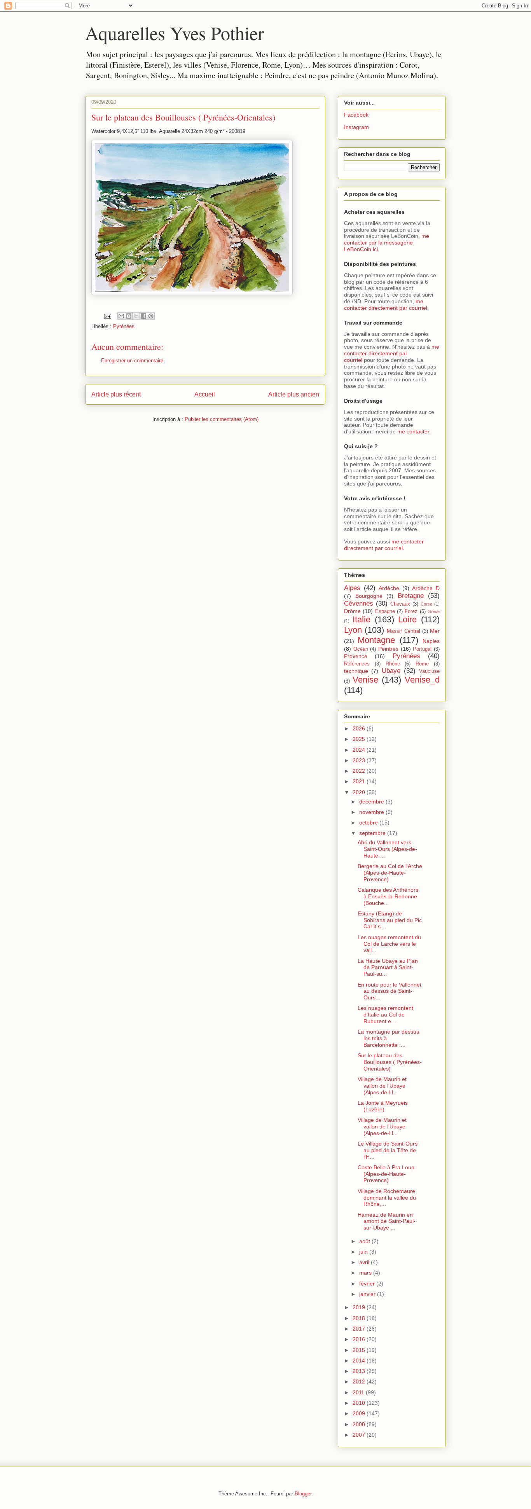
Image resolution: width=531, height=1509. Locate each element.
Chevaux (400, 604)
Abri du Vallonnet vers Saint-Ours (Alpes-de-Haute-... (387, 849)
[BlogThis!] (129, 316)
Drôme (352, 611)
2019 (360, 1307)
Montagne (376, 640)
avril (365, 1262)
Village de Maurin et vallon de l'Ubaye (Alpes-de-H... (382, 1085)
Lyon (353, 630)
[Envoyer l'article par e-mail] (107, 316)
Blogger (303, 1494)
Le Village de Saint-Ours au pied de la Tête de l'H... (387, 1150)
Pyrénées (123, 326)
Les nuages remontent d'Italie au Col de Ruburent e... (385, 1014)
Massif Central (403, 631)
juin (364, 1252)
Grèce (434, 611)
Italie (361, 619)
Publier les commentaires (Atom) (222, 419)
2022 (360, 771)
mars (366, 1273)
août (365, 1241)
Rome (422, 664)
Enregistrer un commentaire (132, 360)
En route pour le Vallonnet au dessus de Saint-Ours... (389, 991)
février (367, 1283)
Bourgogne (369, 596)
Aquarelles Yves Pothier (174, 32)
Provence (355, 656)
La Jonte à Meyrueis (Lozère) (383, 1106)
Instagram (356, 127)
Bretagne (411, 595)
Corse (426, 604)
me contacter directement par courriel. (384, 544)
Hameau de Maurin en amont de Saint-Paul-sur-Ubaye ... (387, 1221)
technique (356, 671)
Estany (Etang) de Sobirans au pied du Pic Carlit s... (390, 920)
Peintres (388, 649)
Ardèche (389, 588)
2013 (360, 1371)
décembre (372, 801)
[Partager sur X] (136, 316)
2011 (359, 1392)
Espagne (385, 611)
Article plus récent (116, 394)
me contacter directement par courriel (385, 304)
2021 (360, 781)
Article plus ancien (293, 394)
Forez (411, 611)
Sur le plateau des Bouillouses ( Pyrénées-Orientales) (390, 1062)
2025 (360, 739)
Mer (435, 631)
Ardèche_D (426, 588)
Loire (407, 619)
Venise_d (422, 680)
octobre (369, 822)
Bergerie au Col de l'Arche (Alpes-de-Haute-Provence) (390, 872)
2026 (360, 728)
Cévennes (358, 603)
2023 (360, 760)
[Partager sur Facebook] (143, 316)
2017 (360, 1329)
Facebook (356, 115)
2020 (360, 792)
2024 (360, 750)
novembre (372, 812)
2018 (360, 1318)
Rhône (393, 664)
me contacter (413, 431)
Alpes (352, 588)
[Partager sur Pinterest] (151, 316)
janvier (368, 1294)
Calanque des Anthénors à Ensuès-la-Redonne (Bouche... (388, 896)
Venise (365, 680)
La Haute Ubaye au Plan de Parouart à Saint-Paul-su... (388, 967)
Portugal (422, 649)
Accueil (204, 394)
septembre (373, 833)
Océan (360, 649)
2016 (360, 1339)
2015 (360, 1350)
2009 (360, 1413)
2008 (360, 1424)
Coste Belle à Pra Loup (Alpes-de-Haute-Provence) (386, 1174)
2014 (360, 1360)
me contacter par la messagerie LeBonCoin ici (386, 242)
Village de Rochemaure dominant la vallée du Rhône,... (387, 1197)
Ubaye (391, 670)
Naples (431, 641)
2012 (360, 1381)
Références (357, 664)
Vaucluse (429, 671)
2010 (360, 1403)
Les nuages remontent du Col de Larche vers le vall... (389, 944)
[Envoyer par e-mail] (121, 316)
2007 (360, 1435)
